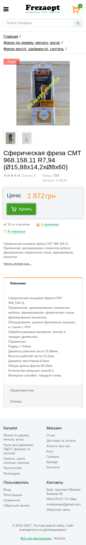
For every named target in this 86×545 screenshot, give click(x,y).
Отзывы (16, 401)
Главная (10, 36)
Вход (7, 489)
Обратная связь (58, 509)
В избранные (16, 231)
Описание (18, 283)
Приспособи (12, 468)
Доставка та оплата (61, 440)
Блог (50, 451)
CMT (56, 175)
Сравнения (11, 500)
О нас (51, 435)
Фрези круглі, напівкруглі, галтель (33, 49)
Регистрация (12, 495)
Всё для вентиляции (36, 538)
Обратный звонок (16, 505)
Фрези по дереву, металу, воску (31, 43)
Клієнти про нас (58, 446)
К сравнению (50, 224)
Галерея (53, 456)
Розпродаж (11, 473)
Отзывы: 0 (29, 175)
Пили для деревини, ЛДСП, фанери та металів (18, 449)
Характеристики (22, 390)
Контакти (53, 467)
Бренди (52, 462)
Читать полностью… (17, 263)
